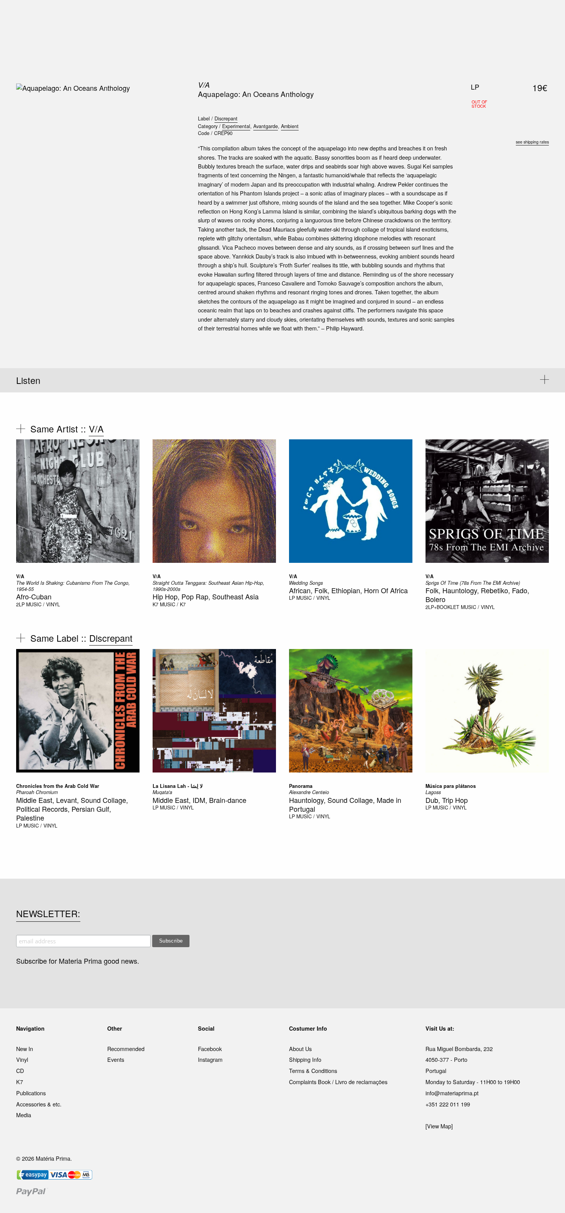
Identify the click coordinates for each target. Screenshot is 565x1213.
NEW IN (170, 15)
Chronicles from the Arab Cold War (57, 786)
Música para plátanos (450, 786)
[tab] (282, 380)
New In (24, 1048)
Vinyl (22, 1059)
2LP (20, 604)
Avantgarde (265, 126)
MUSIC (196, 15)
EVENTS (358, 15)
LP (292, 597)
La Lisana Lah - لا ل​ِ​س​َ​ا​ (178, 786)
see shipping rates (532, 142)
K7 (155, 604)
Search (538, 38)
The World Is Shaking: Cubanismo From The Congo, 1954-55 (73, 585)
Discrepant (226, 118)
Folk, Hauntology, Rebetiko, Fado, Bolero (477, 594)
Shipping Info (305, 1059)
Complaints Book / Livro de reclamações (338, 1082)
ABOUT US (390, 15)
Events (115, 1059)
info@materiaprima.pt (452, 1093)
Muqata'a (162, 792)
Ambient (290, 126)
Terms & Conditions (313, 1070)
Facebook (210, 1048)
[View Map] (439, 1126)
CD (20, 1070)
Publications (31, 1093)
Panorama (300, 786)
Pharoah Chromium (37, 792)
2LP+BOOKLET (442, 607)
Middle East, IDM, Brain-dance (199, 800)
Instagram (210, 1059)
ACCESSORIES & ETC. (287, 15)
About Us (300, 1048)
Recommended (126, 1048)
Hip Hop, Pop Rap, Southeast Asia (206, 596)
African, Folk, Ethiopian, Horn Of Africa (348, 590)
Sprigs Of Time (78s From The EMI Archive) (472, 582)
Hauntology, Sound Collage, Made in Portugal (345, 804)
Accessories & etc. (38, 1104)
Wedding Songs (306, 582)
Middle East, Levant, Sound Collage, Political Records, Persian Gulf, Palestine (72, 809)
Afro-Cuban (34, 596)
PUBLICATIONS (232, 15)
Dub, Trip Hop (446, 800)
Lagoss (433, 792)
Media (23, 1115)
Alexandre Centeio (309, 792)
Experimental (236, 126)
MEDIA (332, 15)
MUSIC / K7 (173, 604)
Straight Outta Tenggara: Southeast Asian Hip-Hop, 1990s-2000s (208, 585)
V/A (204, 85)
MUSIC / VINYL (43, 604)
